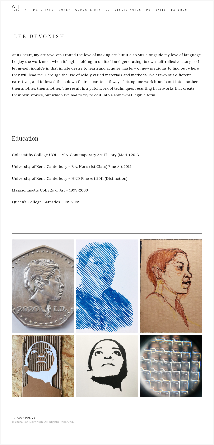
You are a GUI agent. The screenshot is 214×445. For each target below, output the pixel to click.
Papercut (180, 10)
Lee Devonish (39, 36)
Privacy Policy (24, 417)
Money (65, 10)
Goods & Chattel (92, 10)
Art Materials (39, 10)
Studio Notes (128, 10)
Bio (17, 10)
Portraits (156, 10)
